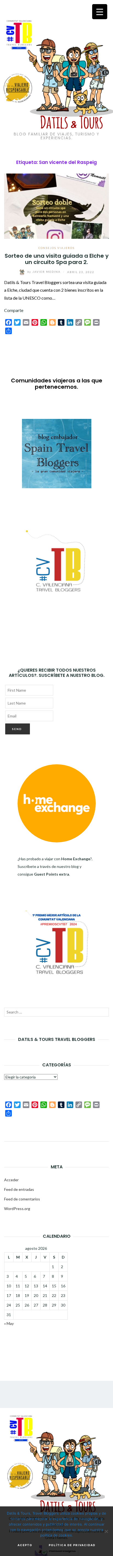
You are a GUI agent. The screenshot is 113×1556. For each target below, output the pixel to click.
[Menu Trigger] (99, 11)
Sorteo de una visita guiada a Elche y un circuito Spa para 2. (57, 259)
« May (9, 1323)
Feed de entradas (19, 1189)
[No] (106, 1531)
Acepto (25, 1545)
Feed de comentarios (22, 1199)
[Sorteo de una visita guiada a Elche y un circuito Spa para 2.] (56, 205)
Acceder (11, 1179)
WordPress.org (17, 1208)
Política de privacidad (72, 1545)
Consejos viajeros (56, 247)
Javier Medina (44, 271)
